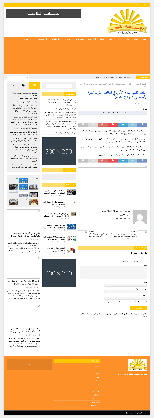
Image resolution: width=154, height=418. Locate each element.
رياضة (111, 39)
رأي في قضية (42, 39)
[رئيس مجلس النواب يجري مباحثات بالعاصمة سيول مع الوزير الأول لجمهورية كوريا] (23, 220)
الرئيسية (145, 39)
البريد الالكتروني (142, 289)
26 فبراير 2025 (33, 335)
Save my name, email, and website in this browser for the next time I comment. (119, 302)
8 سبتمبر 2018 (59, 241)
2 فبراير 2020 (59, 253)
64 (51, 195)
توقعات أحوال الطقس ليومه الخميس (64, 132)
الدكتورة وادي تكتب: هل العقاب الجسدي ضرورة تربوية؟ (55, 250)
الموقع (145, 295)
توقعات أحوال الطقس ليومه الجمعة (64, 109)
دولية (119, 39)
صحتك (102, 39)
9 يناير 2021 (140, 104)
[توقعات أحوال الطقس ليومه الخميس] (23, 187)
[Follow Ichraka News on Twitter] (126, 219)
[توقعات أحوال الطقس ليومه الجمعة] (23, 180)
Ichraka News (130, 104)
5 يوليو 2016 (60, 230)
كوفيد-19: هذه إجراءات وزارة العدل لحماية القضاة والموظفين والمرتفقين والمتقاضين (23, 282)
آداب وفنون (92, 39)
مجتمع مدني (80, 39)
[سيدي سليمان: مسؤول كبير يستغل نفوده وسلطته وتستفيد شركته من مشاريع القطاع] (71, 238)
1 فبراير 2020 (59, 207)
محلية (136, 39)
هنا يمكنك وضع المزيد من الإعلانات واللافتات (112, 112)
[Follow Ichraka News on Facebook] (129, 219)
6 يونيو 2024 (34, 239)
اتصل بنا (136, 4)
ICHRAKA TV (29, 39)
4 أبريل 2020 (34, 287)
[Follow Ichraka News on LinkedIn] (118, 219)
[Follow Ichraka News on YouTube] (122, 219)
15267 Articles (125, 211)
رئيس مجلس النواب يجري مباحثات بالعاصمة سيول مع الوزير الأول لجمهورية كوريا (25, 236)
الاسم (145, 282)
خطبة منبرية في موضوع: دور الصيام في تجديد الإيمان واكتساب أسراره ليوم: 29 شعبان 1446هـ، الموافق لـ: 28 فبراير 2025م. (25, 333)
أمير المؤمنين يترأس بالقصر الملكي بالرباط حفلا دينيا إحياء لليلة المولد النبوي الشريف (24, 158)
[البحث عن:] (18, 77)
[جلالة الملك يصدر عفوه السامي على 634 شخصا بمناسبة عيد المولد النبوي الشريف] (33, 202)
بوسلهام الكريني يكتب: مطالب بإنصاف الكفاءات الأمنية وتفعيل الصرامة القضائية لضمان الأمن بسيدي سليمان (60, 102)
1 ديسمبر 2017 (59, 195)
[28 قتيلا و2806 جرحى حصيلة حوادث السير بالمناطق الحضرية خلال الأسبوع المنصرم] (13, 187)
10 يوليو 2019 (64, 218)
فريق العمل (145, 4)
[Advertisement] (77, 58)
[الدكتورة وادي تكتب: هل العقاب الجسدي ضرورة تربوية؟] (71, 250)
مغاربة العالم (56, 39)
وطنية (127, 39)
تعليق (145, 265)
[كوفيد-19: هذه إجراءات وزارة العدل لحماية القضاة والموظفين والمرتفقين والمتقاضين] (23, 268)
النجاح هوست (132, 413)
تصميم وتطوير (143, 413)
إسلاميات (68, 39)
